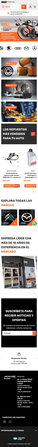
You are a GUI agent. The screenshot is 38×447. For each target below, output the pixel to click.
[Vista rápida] (18, 162)
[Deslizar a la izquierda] (1, 13)
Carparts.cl (15, 444)
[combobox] (18, 6)
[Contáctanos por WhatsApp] (35, 223)
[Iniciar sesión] (30, 7)
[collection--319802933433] (31, 221)
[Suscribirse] (34, 333)
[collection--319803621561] (13, 221)
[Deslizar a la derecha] (37, 13)
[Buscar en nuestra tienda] (23, 6)
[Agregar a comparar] (18, 166)
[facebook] (4, 422)
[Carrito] (35, 7)
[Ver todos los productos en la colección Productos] (33, 134)
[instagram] (10, 422)
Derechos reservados (24, 444)
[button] (6, 7)
